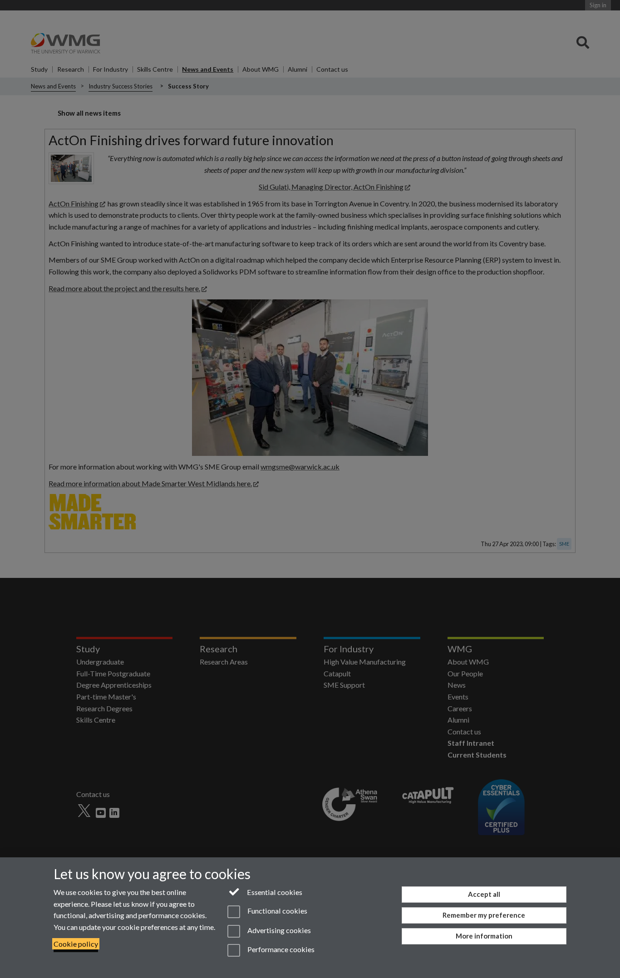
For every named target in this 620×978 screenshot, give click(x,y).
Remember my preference (484, 915)
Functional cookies (276, 911)
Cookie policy (76, 943)
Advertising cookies (278, 930)
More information (484, 936)
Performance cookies (280, 949)
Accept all (484, 894)
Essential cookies (274, 892)
